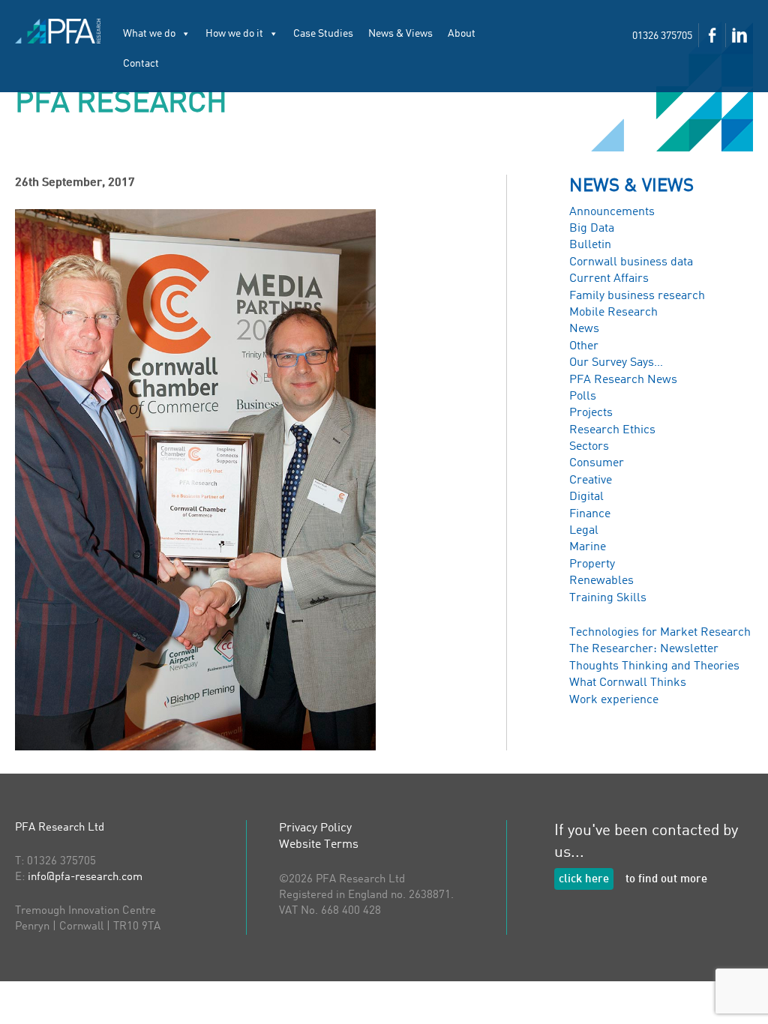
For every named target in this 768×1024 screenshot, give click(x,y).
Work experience (613, 700)
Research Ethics (612, 430)
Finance (589, 514)
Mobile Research (613, 313)
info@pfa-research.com (85, 877)
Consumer (596, 463)
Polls (582, 397)
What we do (149, 33)
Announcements (612, 212)
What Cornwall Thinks (627, 683)
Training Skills (607, 598)
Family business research (637, 296)
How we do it (234, 33)
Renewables (601, 581)
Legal (583, 531)
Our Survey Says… (616, 363)
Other (583, 346)
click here (584, 879)
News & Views (400, 33)
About (462, 33)
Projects (591, 413)
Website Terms (318, 845)
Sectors (589, 447)
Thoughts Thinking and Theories (654, 666)
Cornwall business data (631, 262)
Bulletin (590, 245)
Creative (590, 481)
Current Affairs (609, 279)
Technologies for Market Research (660, 633)
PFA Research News (623, 380)
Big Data (591, 229)
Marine (587, 547)
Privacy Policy (315, 828)
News (584, 329)
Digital (586, 497)
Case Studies (323, 33)
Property (592, 564)
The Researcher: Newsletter (643, 649)
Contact (141, 63)
